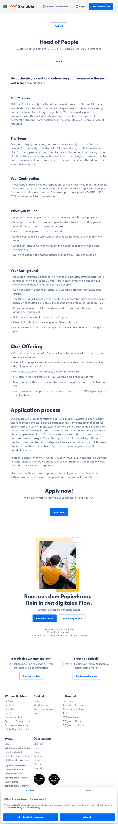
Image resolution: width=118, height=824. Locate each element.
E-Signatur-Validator (73, 725)
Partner (38, 760)
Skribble (26, 6)
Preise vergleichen (72, 618)
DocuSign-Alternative (16, 725)
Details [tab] (88, 790)
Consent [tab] (30, 790)
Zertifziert (10, 705)
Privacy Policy (33, 807)
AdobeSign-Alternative (17, 729)
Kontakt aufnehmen (57, 6)
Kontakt (38, 768)
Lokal (8, 713)
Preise (37, 701)
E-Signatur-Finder (72, 721)
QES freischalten (71, 717)
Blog (7, 743)
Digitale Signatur (14, 769)
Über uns (38, 743)
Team (37, 751)
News (36, 747)
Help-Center (69, 701)
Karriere (38, 756)
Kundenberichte (13, 717)
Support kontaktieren (73, 705)
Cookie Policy (15, 807)
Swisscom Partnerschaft (17, 721)
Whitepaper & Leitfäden (18, 747)
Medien (38, 764)
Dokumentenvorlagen (73, 709)
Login (82, 6)
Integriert (10, 709)
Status (65, 713)
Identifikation (41, 705)
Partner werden (31, 675)
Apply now (59, 512)
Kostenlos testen (101, 6)
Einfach (9, 701)
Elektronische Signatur (16, 760)
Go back (59, 26)
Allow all (87, 817)
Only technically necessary (30, 817)
